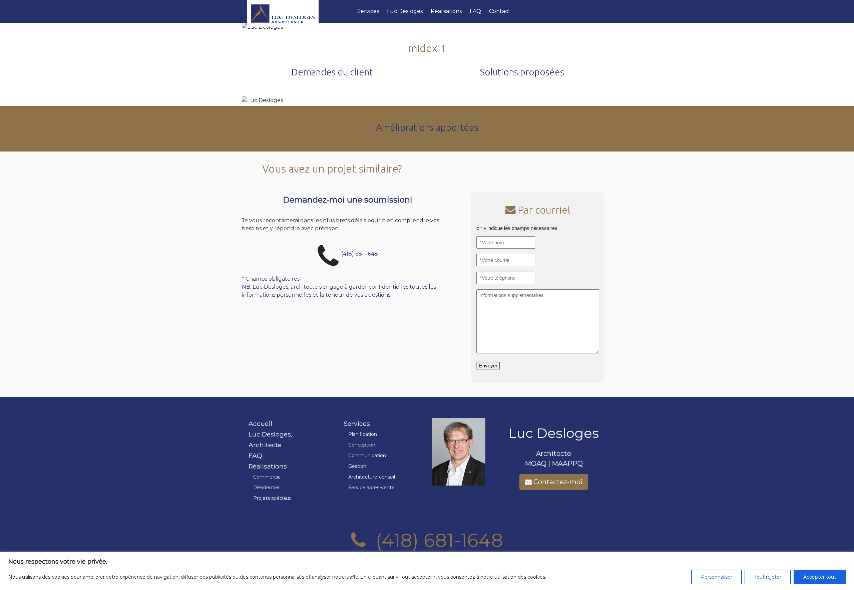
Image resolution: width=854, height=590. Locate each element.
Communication (367, 456)
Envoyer (488, 365)
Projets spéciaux (272, 498)
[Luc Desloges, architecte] (299, 11)
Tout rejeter (767, 577)
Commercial (267, 477)
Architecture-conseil (371, 477)
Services (368, 11)
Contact (499, 11)
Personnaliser (716, 577)
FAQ (475, 11)
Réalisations (446, 11)
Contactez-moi (557, 482)
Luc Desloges (405, 11)
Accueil (260, 423)
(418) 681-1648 (359, 253)
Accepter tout (819, 577)
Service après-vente (371, 488)
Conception (361, 445)
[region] (427, 571)
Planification (362, 434)
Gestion (357, 466)
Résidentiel (266, 488)
